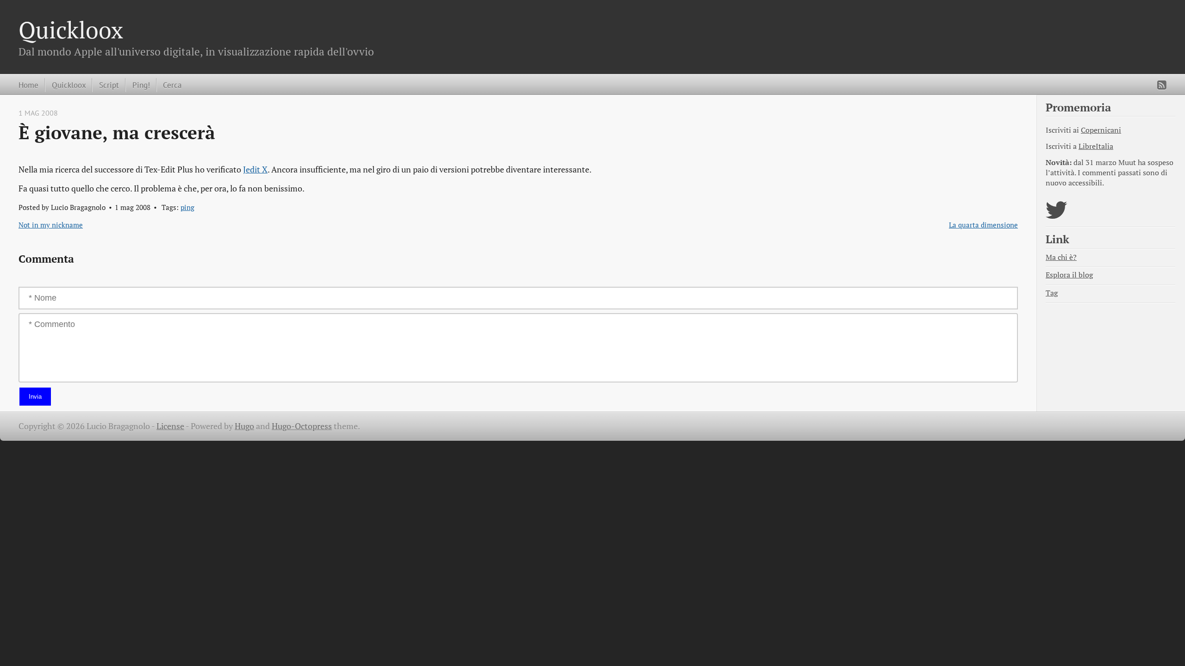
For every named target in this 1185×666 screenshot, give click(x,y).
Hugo (244, 426)
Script (109, 85)
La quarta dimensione (983, 224)
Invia (35, 396)
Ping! (141, 85)
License (170, 426)
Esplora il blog (1069, 275)
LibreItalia (1096, 146)
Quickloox (71, 29)
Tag (1052, 293)
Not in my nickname (51, 224)
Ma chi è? (1061, 257)
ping (187, 207)
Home (28, 85)
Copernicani (1101, 130)
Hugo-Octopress (302, 426)
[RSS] (1161, 85)
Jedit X (255, 169)
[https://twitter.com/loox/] (1056, 215)
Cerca (172, 85)
